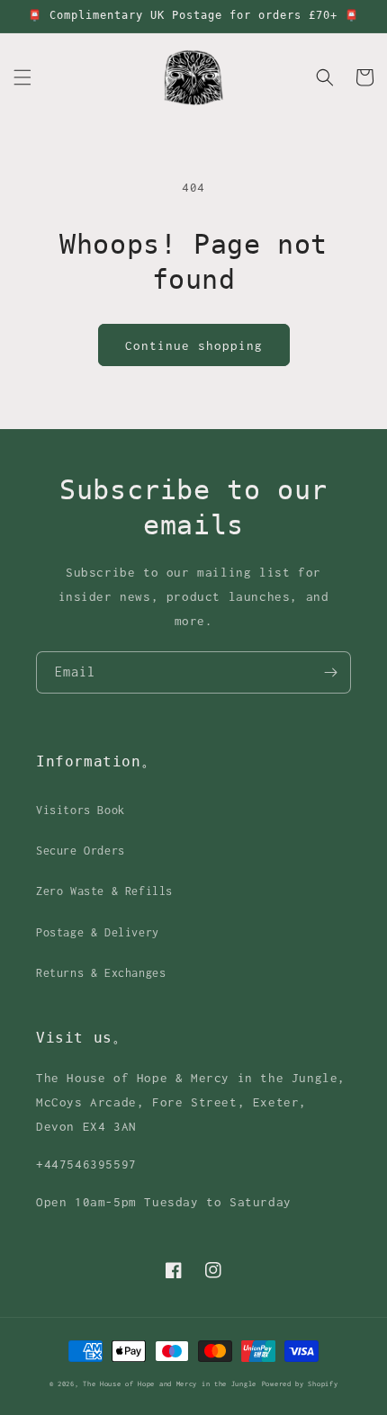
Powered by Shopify (300, 1384)
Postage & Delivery (97, 932)
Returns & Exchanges (101, 973)
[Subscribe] (330, 672)
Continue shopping (194, 345)
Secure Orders (80, 850)
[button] (22, 77)
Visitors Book (80, 810)
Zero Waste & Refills (104, 891)
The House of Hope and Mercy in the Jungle (169, 1384)
